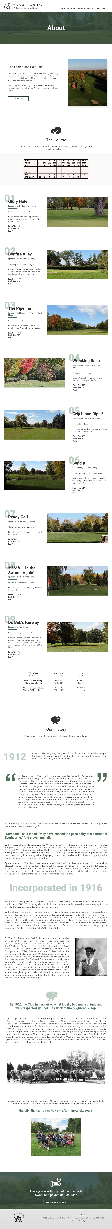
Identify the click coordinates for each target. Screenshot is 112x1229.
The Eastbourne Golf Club (28, 5)
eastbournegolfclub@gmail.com (80, 1221)
